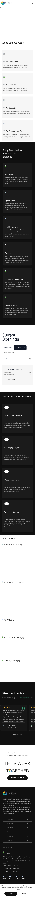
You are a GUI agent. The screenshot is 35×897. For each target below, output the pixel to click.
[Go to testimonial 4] (17, 734)
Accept (11, 893)
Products (10, 836)
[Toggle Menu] (17, 3)
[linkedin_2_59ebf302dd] (4, 877)
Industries (10, 823)
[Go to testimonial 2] (13, 734)
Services (9, 840)
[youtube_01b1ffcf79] (23, 877)
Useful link (10, 819)
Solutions (10, 827)
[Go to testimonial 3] (15, 734)
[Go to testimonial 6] (20, 734)
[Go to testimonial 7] (21, 734)
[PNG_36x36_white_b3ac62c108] (17, 877)
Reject (24, 893)
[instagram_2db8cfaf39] (10, 877)
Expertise (10, 832)
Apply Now (11, 379)
